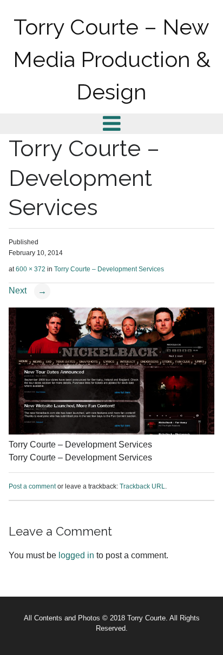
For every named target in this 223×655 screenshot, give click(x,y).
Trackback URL (142, 486)
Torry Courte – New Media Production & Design (112, 59)
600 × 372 (30, 269)
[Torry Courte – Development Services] (111, 431)
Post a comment (32, 486)
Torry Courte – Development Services (109, 269)
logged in (76, 555)
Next (28, 290)
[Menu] (112, 123)
